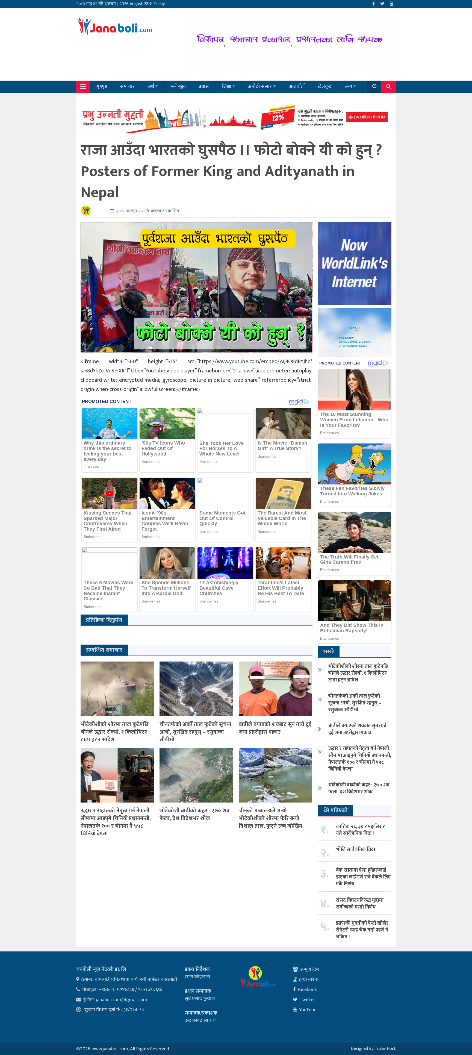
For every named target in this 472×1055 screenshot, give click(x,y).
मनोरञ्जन (178, 87)
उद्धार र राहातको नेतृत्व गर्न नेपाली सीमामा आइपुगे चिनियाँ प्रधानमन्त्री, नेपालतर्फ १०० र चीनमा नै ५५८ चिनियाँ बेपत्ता (116, 822)
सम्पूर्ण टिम (309, 969)
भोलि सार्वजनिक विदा (355, 849)
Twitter (307, 1000)
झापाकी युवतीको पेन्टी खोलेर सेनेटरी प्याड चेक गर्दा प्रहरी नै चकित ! (362, 930)
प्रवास (204, 87)
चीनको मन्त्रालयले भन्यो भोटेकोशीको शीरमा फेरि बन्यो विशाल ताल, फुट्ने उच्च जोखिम (270, 818)
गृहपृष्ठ (101, 87)
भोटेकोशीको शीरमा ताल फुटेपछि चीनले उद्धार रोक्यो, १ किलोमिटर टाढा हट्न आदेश (115, 732)
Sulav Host (386, 1048)
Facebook (307, 990)
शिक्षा (226, 87)
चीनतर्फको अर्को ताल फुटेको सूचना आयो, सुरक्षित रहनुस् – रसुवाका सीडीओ (195, 732)
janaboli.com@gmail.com (121, 1000)
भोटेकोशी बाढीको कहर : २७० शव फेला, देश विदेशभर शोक (194, 814)
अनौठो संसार (260, 87)
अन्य (348, 87)
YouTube (307, 1010)
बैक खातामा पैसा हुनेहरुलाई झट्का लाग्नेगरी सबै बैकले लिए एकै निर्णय (363, 877)
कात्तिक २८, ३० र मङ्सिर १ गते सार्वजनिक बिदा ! (360, 829)
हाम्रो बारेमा (308, 979)
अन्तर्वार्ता (297, 87)
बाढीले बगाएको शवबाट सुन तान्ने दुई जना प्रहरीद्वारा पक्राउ (275, 728)
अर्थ (151, 87)
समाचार (127, 87)
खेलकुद (325, 87)
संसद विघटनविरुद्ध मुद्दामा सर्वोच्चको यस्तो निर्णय (360, 903)
